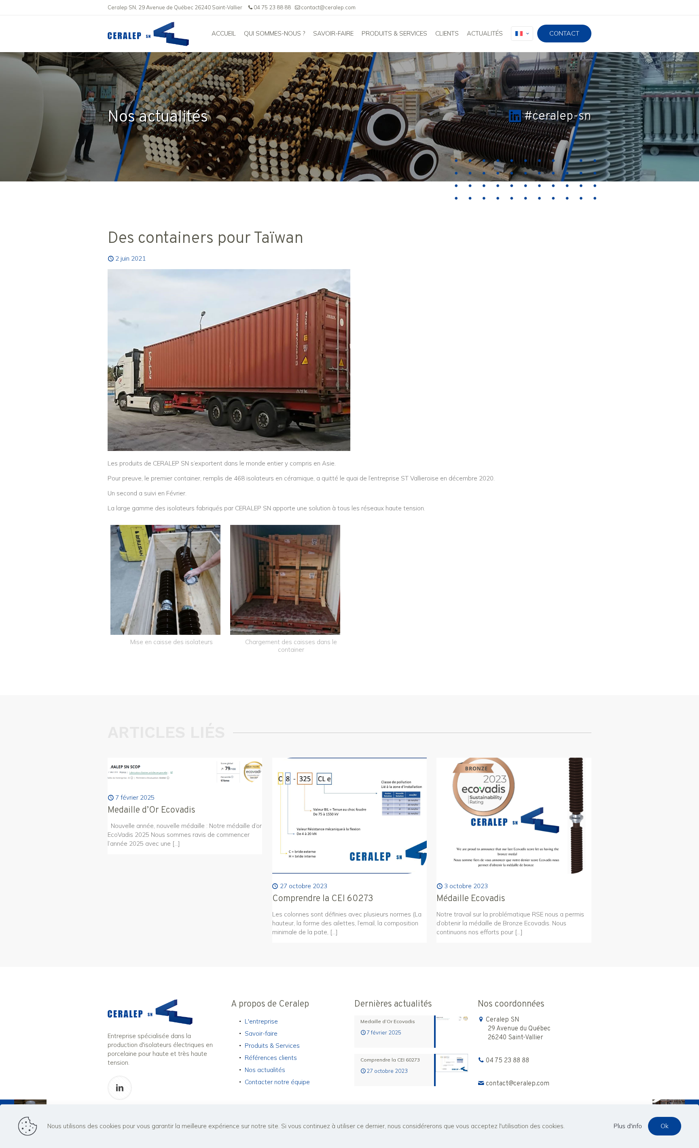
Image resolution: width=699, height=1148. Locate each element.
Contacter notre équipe (277, 1082)
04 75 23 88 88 (272, 7)
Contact (564, 33)
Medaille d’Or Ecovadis (151, 810)
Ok (665, 1126)
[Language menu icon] (522, 33)
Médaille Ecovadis (470, 898)
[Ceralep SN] (148, 33)
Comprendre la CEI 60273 (322, 898)
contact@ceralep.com (328, 7)
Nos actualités (265, 1070)
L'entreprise (261, 1021)
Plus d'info (628, 1126)
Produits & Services (272, 1045)
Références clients (271, 1058)
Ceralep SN (518, 1029)
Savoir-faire (261, 1033)
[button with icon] (120, 1088)
